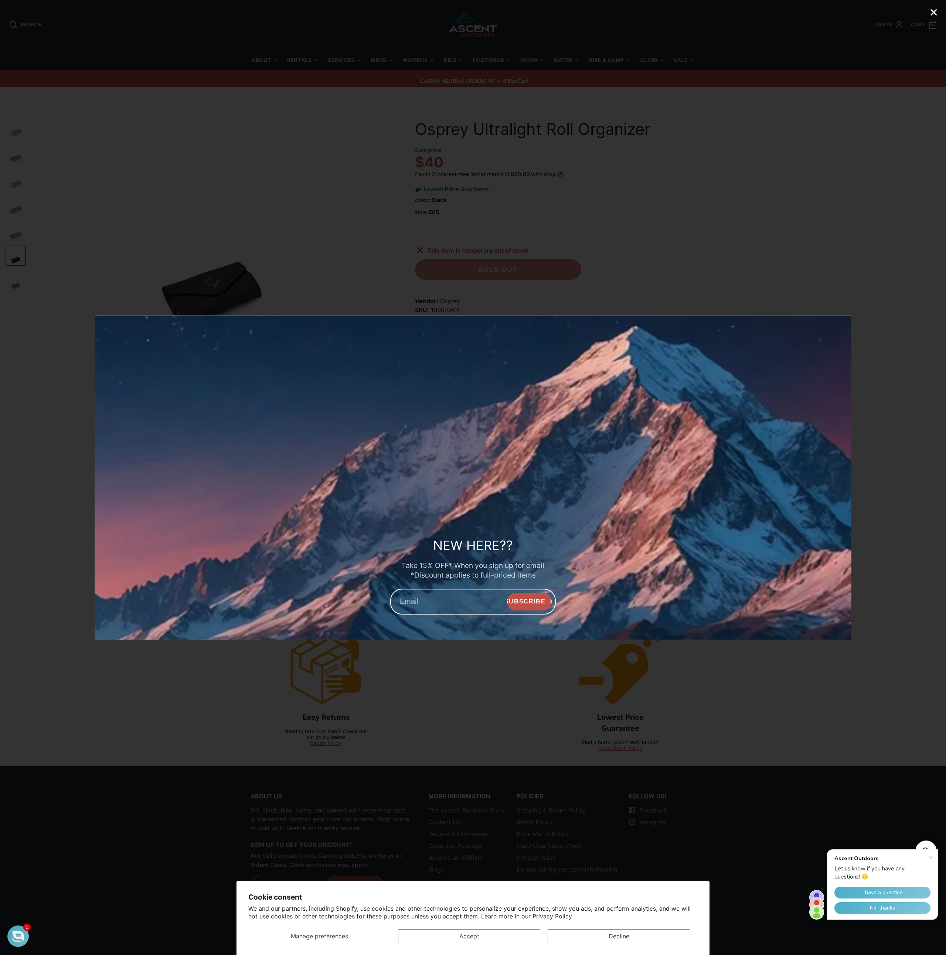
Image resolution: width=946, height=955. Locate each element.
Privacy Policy (552, 916)
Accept (469, 936)
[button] (18, 936)
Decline (619, 936)
